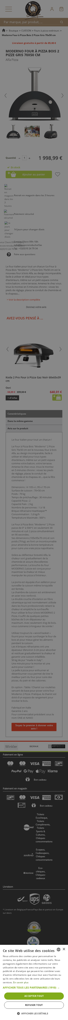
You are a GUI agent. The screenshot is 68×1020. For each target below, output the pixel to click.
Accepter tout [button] (34, 996)
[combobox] (58, 949)
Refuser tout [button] (34, 1005)
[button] (34, 987)
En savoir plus (21, 982)
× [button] (63, 949)
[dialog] (34, 982)
